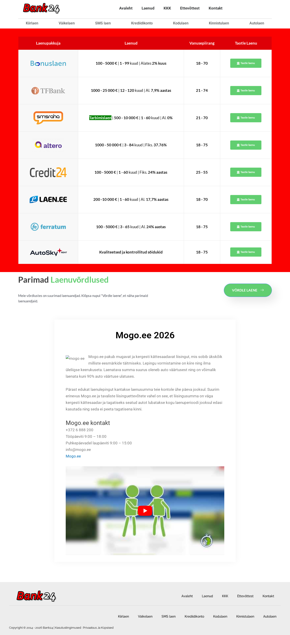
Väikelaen (67, 23)
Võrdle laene (244, 290)
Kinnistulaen (219, 23)
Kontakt (215, 8)
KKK (167, 8)
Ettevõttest (190, 8)
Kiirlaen (32, 23)
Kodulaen (180, 23)
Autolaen (256, 23)
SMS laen (103, 23)
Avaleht (126, 8)
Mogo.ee (73, 456)
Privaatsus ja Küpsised (98, 627)
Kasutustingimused (68, 627)
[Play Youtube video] (145, 510)
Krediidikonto (142, 23)
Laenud (148, 8)
